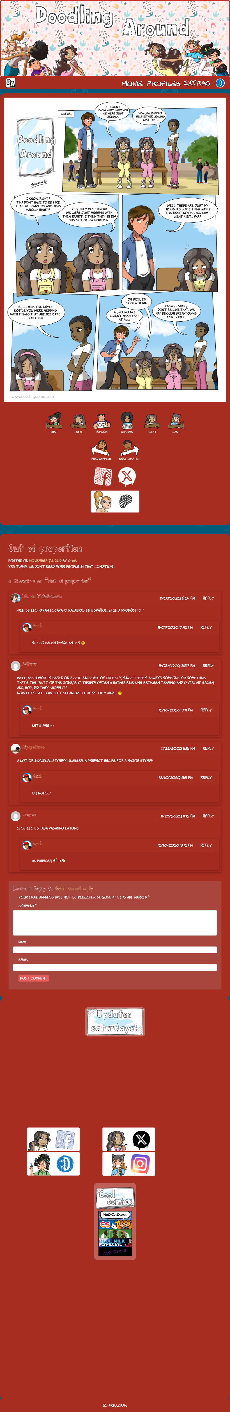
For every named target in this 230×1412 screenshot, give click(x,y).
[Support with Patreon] (115, 502)
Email (23, 959)
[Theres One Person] (152, 423)
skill (43, 1163)
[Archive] (127, 423)
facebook (43, 1139)
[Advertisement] (115, 1082)
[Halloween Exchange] (77, 423)
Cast (163, 83)
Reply (208, 598)
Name (23, 942)
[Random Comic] (102, 423)
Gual (72, 560)
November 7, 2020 (45, 560)
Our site (220, 83)
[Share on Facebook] (103, 476)
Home (132, 83)
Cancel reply (80, 889)
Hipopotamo (33, 747)
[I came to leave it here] (176, 423)
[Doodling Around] (53, 423)
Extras (198, 83)
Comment (27, 905)
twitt (119, 1139)
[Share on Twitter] (127, 476)
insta (119, 1163)
